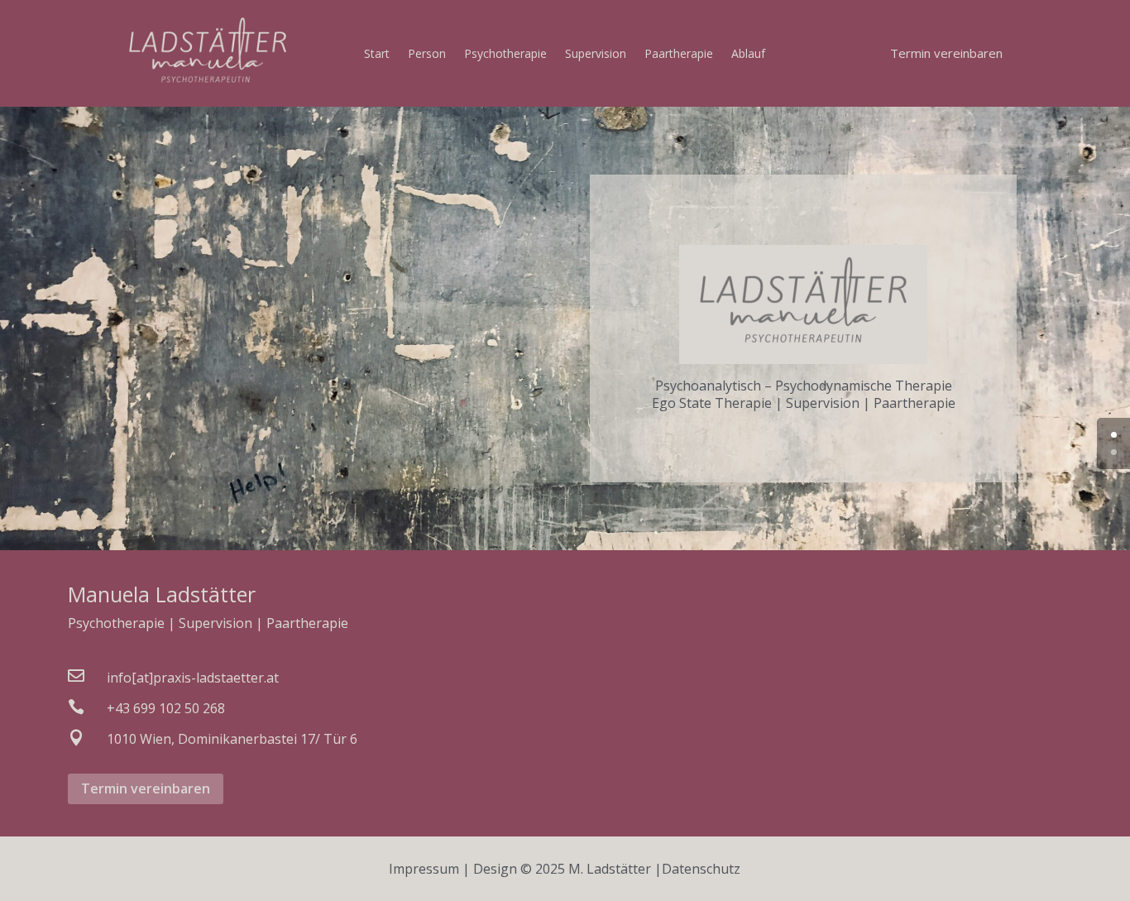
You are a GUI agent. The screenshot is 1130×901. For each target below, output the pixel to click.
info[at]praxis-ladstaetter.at (193, 678)
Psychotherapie (505, 54)
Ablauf (748, 54)
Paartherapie (678, 54)
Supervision (595, 54)
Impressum (424, 869)
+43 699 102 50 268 (166, 708)
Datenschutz (701, 869)
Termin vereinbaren (946, 53)
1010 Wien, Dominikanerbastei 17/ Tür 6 (232, 739)
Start (377, 54)
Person (427, 54)
